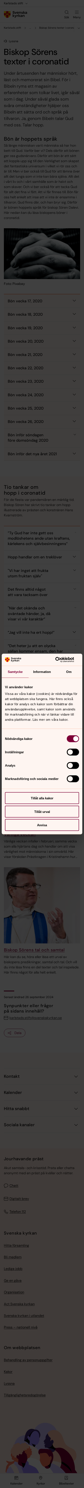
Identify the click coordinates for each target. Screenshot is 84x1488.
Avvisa (42, 825)
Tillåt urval (42, 811)
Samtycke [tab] (15, 671)
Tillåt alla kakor (42, 798)
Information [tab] (42, 671)
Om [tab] (69, 671)
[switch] (73, 752)
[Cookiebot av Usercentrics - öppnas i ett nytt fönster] (60, 660)
